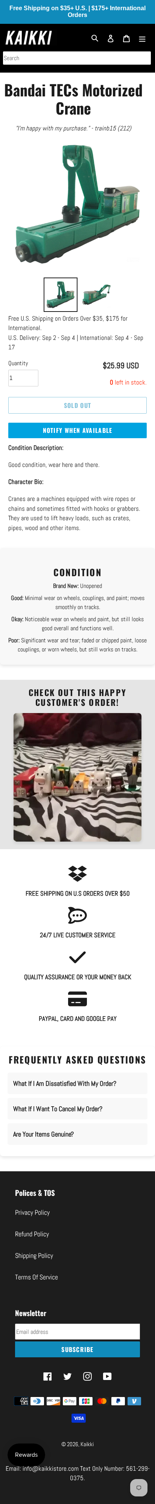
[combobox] (77, 58)
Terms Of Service (36, 1286)
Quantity (18, 373)
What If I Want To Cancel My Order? (57, 1118)
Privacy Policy (32, 1221)
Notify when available (77, 440)
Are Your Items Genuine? (43, 1143)
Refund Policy (32, 1243)
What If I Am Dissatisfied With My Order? (64, 1092)
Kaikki (87, 1453)
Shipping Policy (34, 1265)
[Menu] (142, 38)
